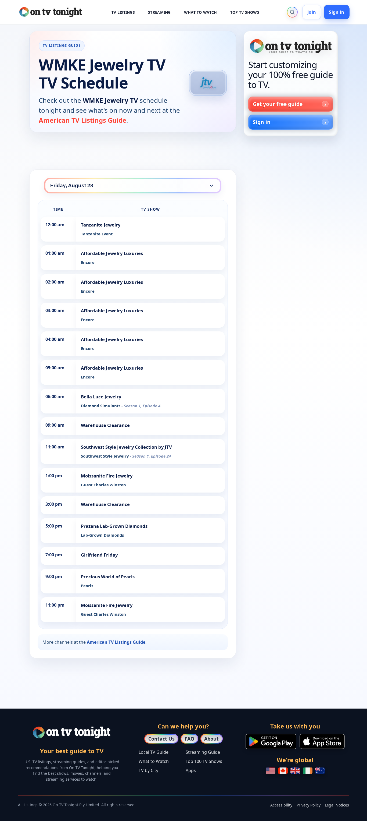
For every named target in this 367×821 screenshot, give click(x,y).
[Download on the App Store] (322, 741)
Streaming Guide (203, 752)
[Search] (292, 12)
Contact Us (161, 738)
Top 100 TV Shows (204, 761)
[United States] (270, 770)
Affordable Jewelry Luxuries (112, 253)
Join (311, 12)
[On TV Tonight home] (290, 46)
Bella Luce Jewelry (101, 397)
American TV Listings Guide (82, 120)
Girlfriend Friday (99, 555)
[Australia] (320, 770)
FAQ (189, 738)
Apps (191, 770)
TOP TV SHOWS (244, 12)
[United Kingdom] (295, 770)
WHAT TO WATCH (200, 12)
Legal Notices (337, 805)
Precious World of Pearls (108, 577)
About (211, 738)
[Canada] (283, 770)
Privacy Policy (309, 805)
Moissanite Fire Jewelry (106, 476)
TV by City (148, 770)
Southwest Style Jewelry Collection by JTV (126, 447)
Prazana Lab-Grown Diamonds (114, 526)
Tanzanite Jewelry (100, 225)
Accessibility (281, 805)
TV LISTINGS (123, 12)
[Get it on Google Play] (271, 741)
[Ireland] (307, 770)
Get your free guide (278, 104)
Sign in (336, 12)
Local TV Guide (153, 752)
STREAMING (159, 12)
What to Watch (154, 761)
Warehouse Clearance (105, 425)
